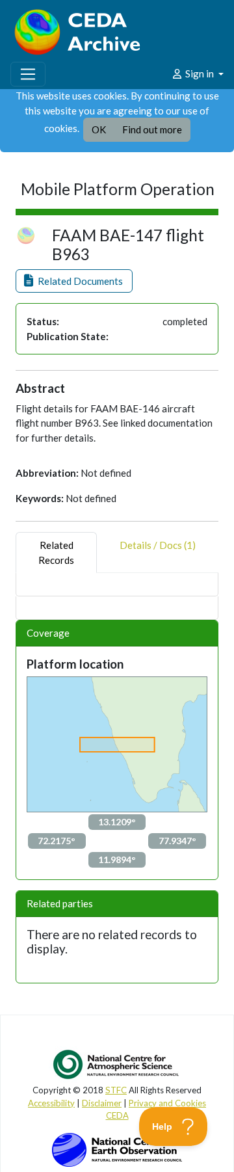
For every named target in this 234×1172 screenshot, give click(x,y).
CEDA (117, 1115)
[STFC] (117, 1148)
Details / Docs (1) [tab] (158, 545)
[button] (74, 281)
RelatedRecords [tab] (56, 552)
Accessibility (51, 1103)
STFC (116, 1090)
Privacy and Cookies (167, 1103)
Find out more (152, 129)
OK (99, 129)
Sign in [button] (199, 73)
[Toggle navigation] (28, 74)
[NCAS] (117, 1064)
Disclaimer (102, 1103)
